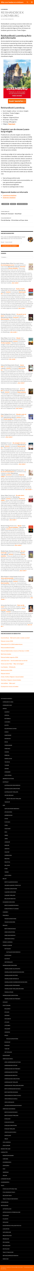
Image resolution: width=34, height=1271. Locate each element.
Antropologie (7, 1209)
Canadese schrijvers (9, 902)
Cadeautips (4, 1152)
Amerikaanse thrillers (11, 1082)
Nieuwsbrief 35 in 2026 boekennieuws (11, 644)
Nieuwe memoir (5, 673)
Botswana (8, 718)
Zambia (7, 768)
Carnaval (5, 1158)
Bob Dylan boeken (6, 654)
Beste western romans (11, 1092)
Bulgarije (7, 1008)
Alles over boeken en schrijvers (12, 2)
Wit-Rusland (8, 1052)
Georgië (7, 1015)
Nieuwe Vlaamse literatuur (13, 885)
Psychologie (6, 1245)
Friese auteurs (9, 992)
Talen (2, 1185)
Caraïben (5, 912)
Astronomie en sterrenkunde (11, 1212)
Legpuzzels (6, 1165)
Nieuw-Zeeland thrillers (13, 798)
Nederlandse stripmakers (12, 985)
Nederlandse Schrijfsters (10, 995)
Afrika (5, 708)
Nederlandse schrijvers (10, 965)
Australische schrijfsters (12, 788)
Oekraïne (7, 1032)
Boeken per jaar (5, 1148)
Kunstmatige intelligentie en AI (12, 1225)
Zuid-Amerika (7, 1142)
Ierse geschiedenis (10, 935)
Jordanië (7, 842)
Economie (6, 1215)
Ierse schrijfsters (10, 932)
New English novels (10, 1132)
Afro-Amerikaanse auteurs (13, 1062)
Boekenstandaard (8, 1155)
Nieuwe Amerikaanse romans (13, 1105)
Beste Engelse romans (11, 1112)
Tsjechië (7, 1048)
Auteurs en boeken (6, 698)
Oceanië (5, 1002)
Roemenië (7, 1042)
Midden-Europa (7, 945)
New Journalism (9, 1102)
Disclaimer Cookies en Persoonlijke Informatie (12, 1267)
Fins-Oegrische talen (9, 1192)
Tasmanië (7, 802)
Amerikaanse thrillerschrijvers (14, 1085)
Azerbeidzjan (8, 815)
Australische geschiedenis (12, 785)
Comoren (7, 722)
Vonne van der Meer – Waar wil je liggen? (12, 664)
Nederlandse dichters (11, 975)
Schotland (8, 1135)
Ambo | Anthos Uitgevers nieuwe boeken (12, 677)
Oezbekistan (8, 855)
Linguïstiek (6, 1229)
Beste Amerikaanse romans (12, 1088)
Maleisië (7, 852)
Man (4, 1169)
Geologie (5, 1222)
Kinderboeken (7, 1162)
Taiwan (7, 872)
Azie (4, 805)
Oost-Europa (6, 1005)
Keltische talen (7, 1195)
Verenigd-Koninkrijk (9, 1108)
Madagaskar (8, 745)
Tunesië (7, 765)
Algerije (7, 712)
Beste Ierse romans (10, 928)
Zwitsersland (9, 962)
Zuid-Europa (6, 1145)
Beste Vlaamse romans (11, 882)
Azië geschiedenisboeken (12, 808)
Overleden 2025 (7, 705)
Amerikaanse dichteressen (12, 1068)
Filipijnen (7, 822)
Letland (7, 1022)
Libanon (7, 848)
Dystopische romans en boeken (9, 686)
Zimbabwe (7, 772)
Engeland (7, 1118)
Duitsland (8, 948)
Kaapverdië (8, 735)
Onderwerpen (5, 1182)
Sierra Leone (8, 758)
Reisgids (13, 204)
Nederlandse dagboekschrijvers (14, 972)
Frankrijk (6, 915)
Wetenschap (4, 1205)
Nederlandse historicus (12, 978)
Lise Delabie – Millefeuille (8, 667)
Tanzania (7, 762)
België (4, 878)
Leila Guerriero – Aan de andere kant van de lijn (14, 660)
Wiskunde (6, 1259)
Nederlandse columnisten (12, 968)
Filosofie (5, 1219)
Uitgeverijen (4, 1202)
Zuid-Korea (8, 875)
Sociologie (6, 1249)
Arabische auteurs (8, 778)
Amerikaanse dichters (11, 1072)
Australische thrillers (11, 792)
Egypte (7, 725)
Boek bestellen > (9, 419)
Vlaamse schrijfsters (11, 888)
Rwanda (7, 755)
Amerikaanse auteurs (11, 1065)
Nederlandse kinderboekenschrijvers (16, 982)
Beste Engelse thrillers (11, 1115)
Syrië (6, 868)
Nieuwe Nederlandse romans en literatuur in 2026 (15, 651)
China (6, 818)
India (6, 825)
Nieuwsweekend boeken (8, 647)
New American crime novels (13, 1095)
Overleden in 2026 (8, 702)
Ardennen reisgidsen (9, 197)
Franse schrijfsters (10, 918)
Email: (3, 242)
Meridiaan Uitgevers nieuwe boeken (11, 680)
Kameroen (8, 738)
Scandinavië (6, 1055)
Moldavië (7, 1028)
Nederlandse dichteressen (12, 998)
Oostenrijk (8, 955)
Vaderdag (6, 1172)
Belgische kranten (10, 898)
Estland (7, 1012)
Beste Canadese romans (11, 905)
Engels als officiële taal (10, 1189)
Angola (7, 715)
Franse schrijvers (10, 922)
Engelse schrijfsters (11, 1125)
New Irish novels (9, 938)
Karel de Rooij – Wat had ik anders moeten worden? (15, 638)
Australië (5, 782)
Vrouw (5, 1175)
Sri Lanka (7, 865)
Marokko (7, 748)
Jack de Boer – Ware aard (8, 683)
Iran (6, 832)
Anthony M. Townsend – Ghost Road (11, 212)
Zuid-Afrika (8, 775)
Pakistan (7, 858)
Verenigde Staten (8, 1058)
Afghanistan (8, 812)
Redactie (11, 19)
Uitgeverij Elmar (22, 204)
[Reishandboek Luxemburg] (17, 101)
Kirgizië (7, 845)
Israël (6, 835)
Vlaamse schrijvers (10, 892)
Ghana (6, 732)
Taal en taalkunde (8, 1252)
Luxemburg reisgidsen (9, 195)
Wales (6, 1138)
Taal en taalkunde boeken (10, 1199)
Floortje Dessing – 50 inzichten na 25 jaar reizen (14, 219)
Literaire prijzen (6, 1179)
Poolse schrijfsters (12, 1038)
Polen (6, 1035)
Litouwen (7, 1025)
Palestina (7, 862)
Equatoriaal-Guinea (11, 728)
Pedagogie (6, 1239)
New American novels (11, 1098)
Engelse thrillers (10, 1128)
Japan (6, 838)
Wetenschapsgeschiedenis (10, 1255)
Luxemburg (4, 9)
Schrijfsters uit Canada (12, 908)
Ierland (5, 925)
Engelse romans (9, 1122)
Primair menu (32, 2)
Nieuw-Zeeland (9, 795)
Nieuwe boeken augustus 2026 (9, 657)
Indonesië (7, 828)
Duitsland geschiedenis (13, 952)
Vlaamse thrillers (10, 895)
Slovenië (7, 958)
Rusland (7, 1045)
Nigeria (7, 752)
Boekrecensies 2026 (6, 670)
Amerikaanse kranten (11, 1075)
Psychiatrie (6, 1242)
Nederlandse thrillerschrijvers (14, 988)
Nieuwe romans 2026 (7, 641)
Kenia (6, 742)
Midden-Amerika (7, 942)
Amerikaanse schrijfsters (12, 1078)
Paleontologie (7, 1235)
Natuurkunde (7, 1232)
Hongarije (8, 1018)
